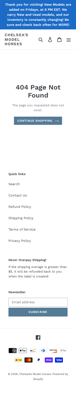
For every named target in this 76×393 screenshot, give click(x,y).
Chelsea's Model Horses (16, 39)
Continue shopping (34, 120)
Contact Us (17, 195)
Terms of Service (21, 229)
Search (14, 184)
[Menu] (68, 39)
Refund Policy (19, 207)
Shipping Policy (20, 218)
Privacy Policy (19, 241)
